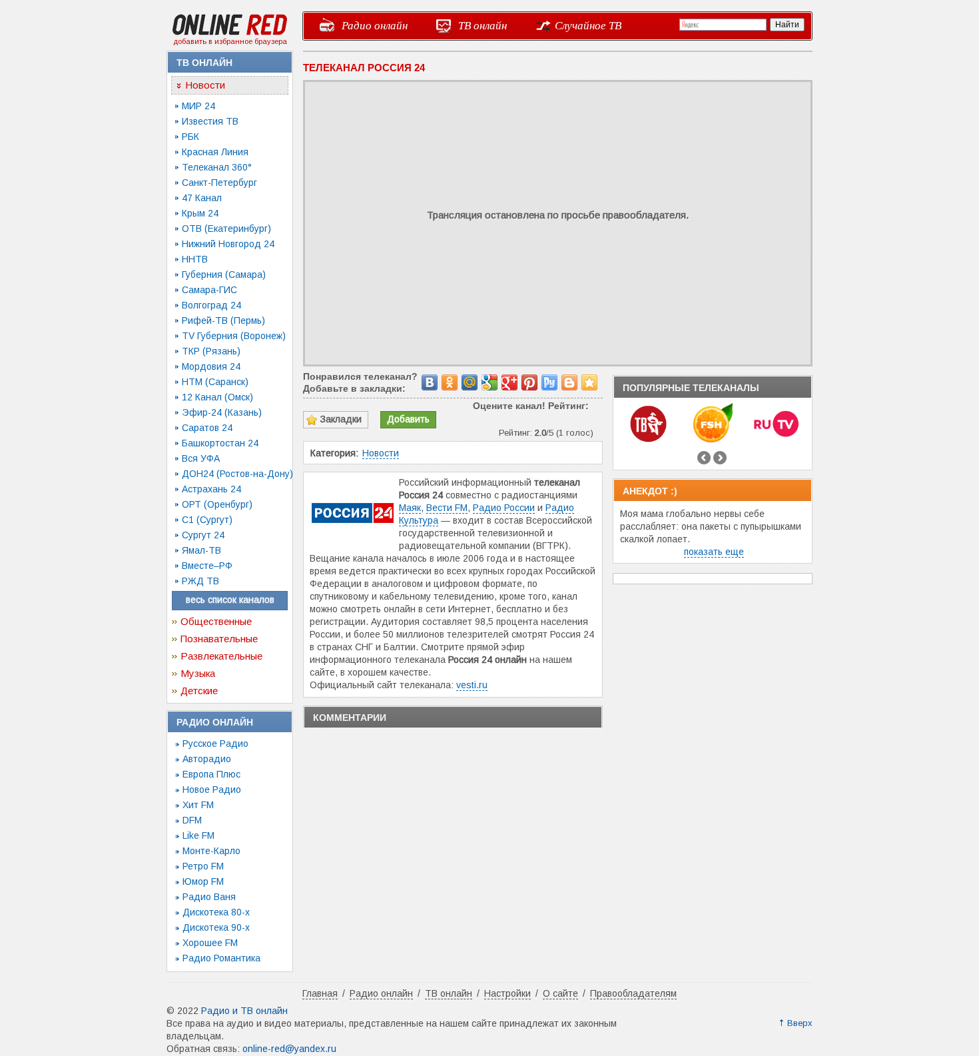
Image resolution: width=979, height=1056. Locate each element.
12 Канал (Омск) (217, 397)
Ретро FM (203, 866)
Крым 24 (200, 213)
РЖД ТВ (200, 581)
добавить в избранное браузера (230, 41)
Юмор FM (203, 881)
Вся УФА (201, 458)
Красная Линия (215, 152)
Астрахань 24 (211, 489)
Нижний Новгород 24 (228, 244)
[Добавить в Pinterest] (529, 382)
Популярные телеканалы (691, 387)
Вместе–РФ (207, 565)
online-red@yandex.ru (289, 1048)
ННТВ (195, 259)
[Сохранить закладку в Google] (489, 382)
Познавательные (219, 638)
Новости (205, 85)
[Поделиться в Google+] (509, 382)
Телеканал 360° (217, 167)
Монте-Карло (211, 850)
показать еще (714, 551)
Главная (320, 993)
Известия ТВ (210, 121)
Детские (199, 690)
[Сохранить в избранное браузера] (589, 382)
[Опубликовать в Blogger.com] (569, 382)
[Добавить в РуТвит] (549, 382)
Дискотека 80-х (216, 912)
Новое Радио (211, 789)
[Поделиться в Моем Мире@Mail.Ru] (470, 382)
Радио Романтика (221, 958)
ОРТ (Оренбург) (217, 504)
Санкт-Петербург (219, 182)
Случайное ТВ (588, 25)
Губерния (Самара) (224, 274)
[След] (720, 457)
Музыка (197, 673)
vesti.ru (472, 685)
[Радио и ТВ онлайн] (229, 33)
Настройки (507, 993)
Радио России (504, 507)
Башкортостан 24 (220, 443)
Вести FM (447, 507)
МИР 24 (198, 106)
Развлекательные (221, 656)
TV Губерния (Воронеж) (234, 335)
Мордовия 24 (211, 366)
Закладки (341, 419)
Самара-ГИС (209, 289)
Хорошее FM (210, 942)
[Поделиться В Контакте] (430, 382)
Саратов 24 (207, 427)
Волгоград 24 (211, 305)
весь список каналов (230, 599)
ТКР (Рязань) (211, 351)
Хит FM (198, 804)
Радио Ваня (209, 896)
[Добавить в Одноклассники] (450, 382)
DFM (192, 820)
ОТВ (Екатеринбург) (226, 228)
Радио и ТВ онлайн (244, 1010)
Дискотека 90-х (216, 927)
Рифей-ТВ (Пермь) (223, 320)
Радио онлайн (375, 25)
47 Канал (202, 198)
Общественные (216, 621)
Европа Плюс (211, 774)
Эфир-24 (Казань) (222, 412)
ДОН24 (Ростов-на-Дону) (237, 473)
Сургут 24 (203, 535)
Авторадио (206, 759)
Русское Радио (215, 743)
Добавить (408, 419)
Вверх (800, 1023)
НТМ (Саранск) (215, 381)
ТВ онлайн (482, 25)
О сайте (560, 993)
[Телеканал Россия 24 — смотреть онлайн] (354, 542)
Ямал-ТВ (201, 550)
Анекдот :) (650, 491)
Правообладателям (633, 993)
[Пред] (704, 457)
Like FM (198, 835)
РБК (190, 136)
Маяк (410, 507)
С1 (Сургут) (207, 519)
